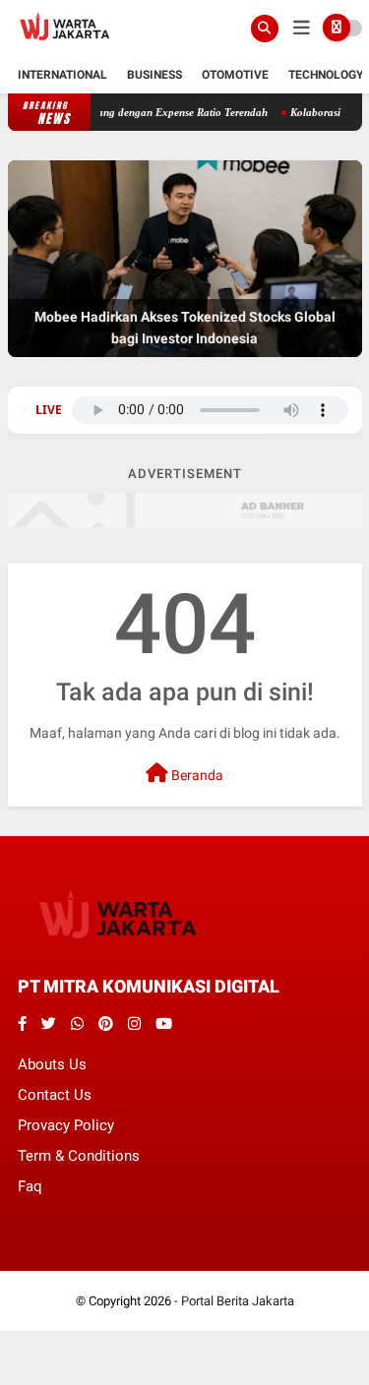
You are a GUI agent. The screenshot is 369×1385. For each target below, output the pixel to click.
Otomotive (235, 75)
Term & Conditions (79, 1156)
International (62, 75)
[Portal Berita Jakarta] (65, 45)
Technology (325, 75)
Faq (30, 1186)
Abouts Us (52, 1064)
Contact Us (55, 1095)
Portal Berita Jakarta (237, 1301)
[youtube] (163, 1024)
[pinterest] (105, 1024)
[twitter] (48, 1024)
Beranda (195, 775)
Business (154, 75)
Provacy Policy (66, 1125)
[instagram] (134, 1024)
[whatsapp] (77, 1024)
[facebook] (22, 1024)
